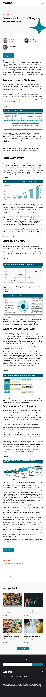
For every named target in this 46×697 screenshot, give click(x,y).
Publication (21, 563)
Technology (15, 563)
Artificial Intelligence (7, 563)
